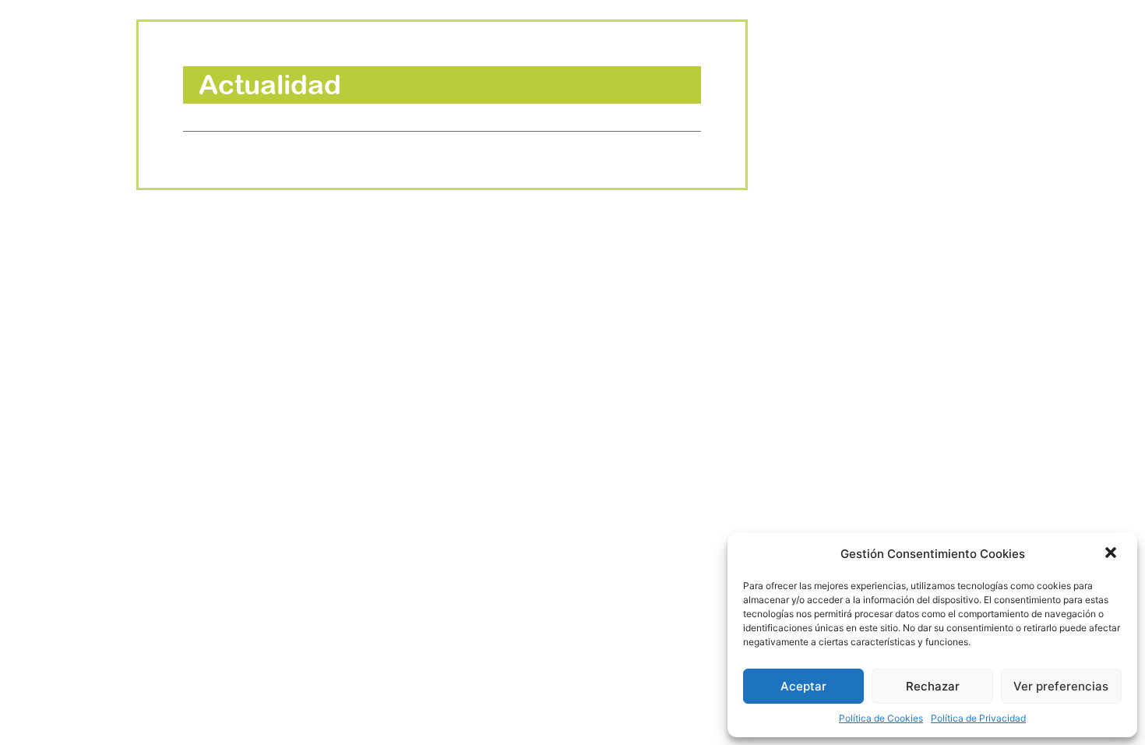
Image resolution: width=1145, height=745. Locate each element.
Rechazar (933, 686)
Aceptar (803, 686)
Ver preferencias (1060, 686)
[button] (1112, 554)
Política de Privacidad (978, 718)
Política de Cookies (881, 718)
